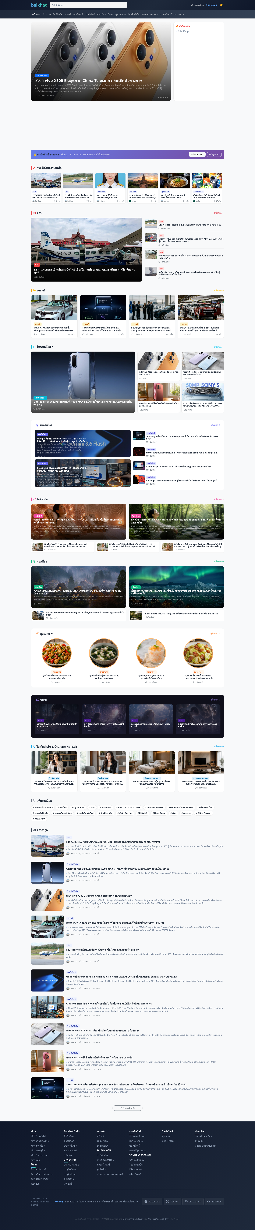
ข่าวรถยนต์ (102, 1145)
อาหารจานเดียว (72, 1164)
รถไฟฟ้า (101, 1136)
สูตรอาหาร (120, 14)
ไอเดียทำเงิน (134, 14)
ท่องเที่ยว (101, 14)
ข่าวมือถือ (69, 1141)
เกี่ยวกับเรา (70, 1201)
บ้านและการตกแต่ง (151, 14)
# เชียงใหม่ (62, 807)
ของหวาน (69, 1179)
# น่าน (92, 807)
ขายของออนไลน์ (105, 1159)
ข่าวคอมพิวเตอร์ (137, 1136)
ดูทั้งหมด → (219, 213)
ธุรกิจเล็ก (101, 1169)
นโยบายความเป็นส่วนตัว (88, 1201)
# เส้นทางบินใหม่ (205, 807)
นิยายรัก (35, 1183)
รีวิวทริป (199, 1141)
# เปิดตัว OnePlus (124, 813)
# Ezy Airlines (78, 807)
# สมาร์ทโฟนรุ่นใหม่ (85, 813)
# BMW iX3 (142, 813)
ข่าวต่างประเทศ (39, 1155)
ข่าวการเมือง (38, 1145)
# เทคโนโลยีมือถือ (40, 813)
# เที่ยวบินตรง (105, 807)
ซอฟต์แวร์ (134, 1145)
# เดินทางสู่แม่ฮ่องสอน (154, 807)
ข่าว (44, 14)
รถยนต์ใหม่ (102, 1141)
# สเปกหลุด (186, 813)
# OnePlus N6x (105, 813)
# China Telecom (203, 813)
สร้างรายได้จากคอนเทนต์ (110, 1174)
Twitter (175, 1201)
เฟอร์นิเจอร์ (135, 1174)
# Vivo (173, 813)
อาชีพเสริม (102, 1155)
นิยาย (110, 14)
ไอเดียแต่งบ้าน (136, 1164)
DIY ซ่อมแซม (136, 1169)
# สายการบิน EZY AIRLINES (128, 807)
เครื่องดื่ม (68, 1183)
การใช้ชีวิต (168, 1141)
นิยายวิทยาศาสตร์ (40, 1179)
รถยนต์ (67, 14)
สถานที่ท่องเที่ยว (203, 1136)
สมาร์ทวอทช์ (70, 1150)
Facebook (154, 1201)
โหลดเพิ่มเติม (129, 1108)
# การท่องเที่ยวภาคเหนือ (43, 807)
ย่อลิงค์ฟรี (167, 14)
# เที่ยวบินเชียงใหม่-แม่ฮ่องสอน (181, 807)
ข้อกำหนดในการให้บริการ (126, 1201)
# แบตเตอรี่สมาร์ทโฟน (62, 813)
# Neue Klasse (159, 813)
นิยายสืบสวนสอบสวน (42, 1174)
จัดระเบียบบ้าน (136, 1159)
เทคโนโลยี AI (136, 1141)
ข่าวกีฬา (35, 1160)
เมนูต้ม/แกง (70, 1174)
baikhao (39, 5)
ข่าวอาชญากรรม (40, 1141)
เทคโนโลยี (78, 14)
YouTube (217, 1201)
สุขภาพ (166, 1136)
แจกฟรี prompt (137, 1150)
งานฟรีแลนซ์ (103, 1164)
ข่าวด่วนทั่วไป (38, 1136)
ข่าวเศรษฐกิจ (38, 1150)
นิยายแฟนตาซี (38, 1169)
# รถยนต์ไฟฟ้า (39, 819)
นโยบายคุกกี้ (107, 1201)
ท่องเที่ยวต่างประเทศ (205, 1145)
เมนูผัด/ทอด (70, 1169)
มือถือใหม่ (69, 1136)
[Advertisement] (127, 125)
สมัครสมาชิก (197, 154)
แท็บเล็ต (68, 1155)
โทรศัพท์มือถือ (55, 14)
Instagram (195, 1201)
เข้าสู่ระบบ (214, 154)
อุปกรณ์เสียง (70, 1145)
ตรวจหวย (179, 14)
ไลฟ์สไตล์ (90, 14)
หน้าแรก (36, 14)
